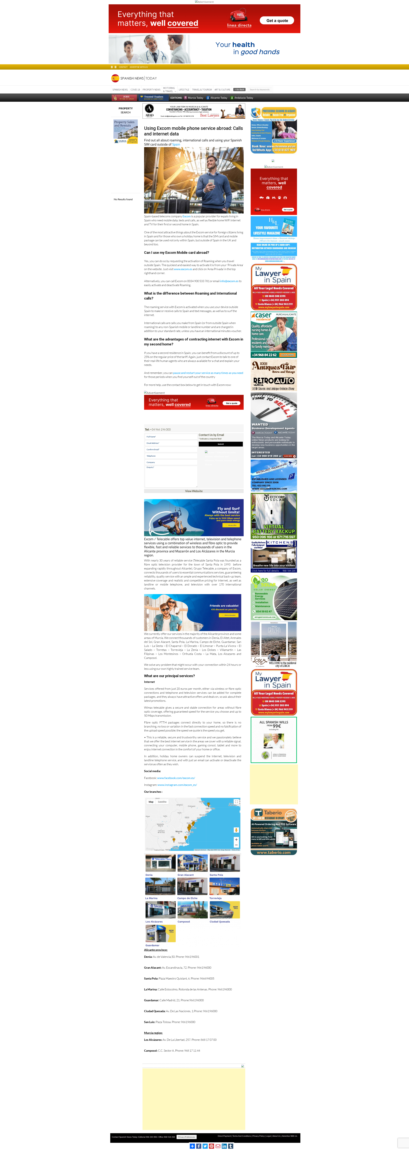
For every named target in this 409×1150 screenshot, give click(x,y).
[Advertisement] (194, 1099)
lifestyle (184, 89)
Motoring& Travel (169, 89)
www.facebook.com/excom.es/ (176, 778)
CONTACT (123, 67)
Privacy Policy (258, 1136)
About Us (276, 1136)
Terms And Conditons (241, 1136)
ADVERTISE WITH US (138, 67)
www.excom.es (183, 269)
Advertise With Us (289, 1136)
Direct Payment (224, 1136)
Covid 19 (135, 89)
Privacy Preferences (186, 1137)
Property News (152, 89)
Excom (187, 216)
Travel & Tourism (202, 89)
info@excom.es (229, 281)
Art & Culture (222, 89)
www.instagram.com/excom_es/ (177, 784)
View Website (194, 491)
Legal (268, 1136)
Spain (176, 144)
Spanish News (120, 89)
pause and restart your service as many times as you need (208, 373)
